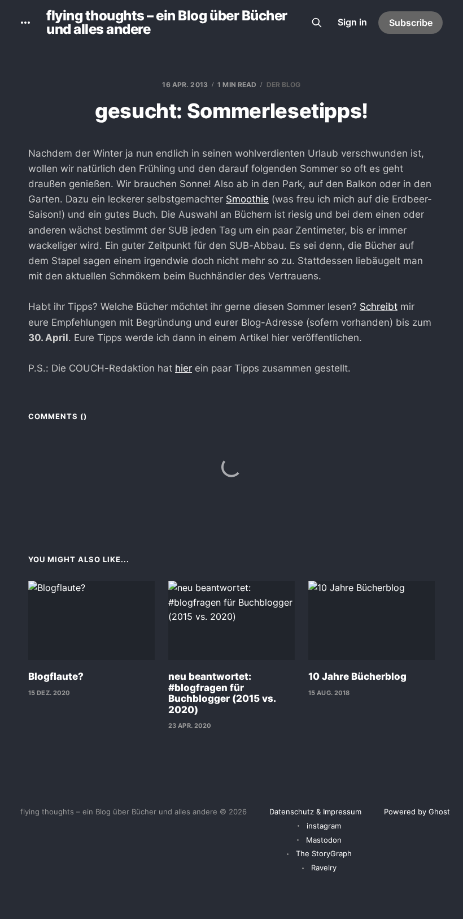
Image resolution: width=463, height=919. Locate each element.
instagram (324, 825)
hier (183, 368)
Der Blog (284, 84)
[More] (25, 22)
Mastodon (324, 839)
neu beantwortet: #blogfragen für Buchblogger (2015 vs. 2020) (222, 693)
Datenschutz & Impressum (315, 811)
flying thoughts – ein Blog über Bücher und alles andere (166, 22)
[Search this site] (316, 22)
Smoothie (247, 199)
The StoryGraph (324, 853)
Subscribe (411, 22)
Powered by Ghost (417, 811)
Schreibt (379, 306)
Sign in (352, 22)
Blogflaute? (56, 676)
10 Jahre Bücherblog (357, 676)
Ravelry (324, 867)
